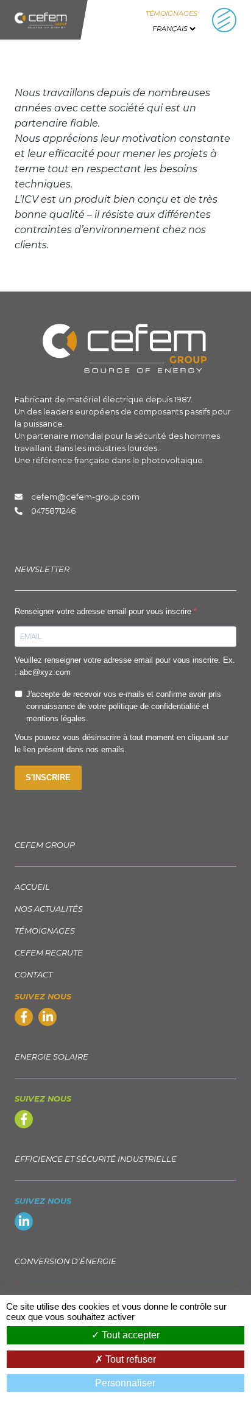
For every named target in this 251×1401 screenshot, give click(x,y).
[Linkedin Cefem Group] (47, 1018)
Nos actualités (49, 909)
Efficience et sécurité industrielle (96, 1159)
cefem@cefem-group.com (83, 496)
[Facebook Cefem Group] (24, 1018)
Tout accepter (129, 1335)
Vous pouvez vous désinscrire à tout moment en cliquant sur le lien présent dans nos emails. (121, 743)
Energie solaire (51, 1056)
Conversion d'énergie (65, 1261)
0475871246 (53, 510)
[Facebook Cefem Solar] (24, 1120)
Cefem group (45, 845)
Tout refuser (129, 1359)
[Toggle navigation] (224, 20)
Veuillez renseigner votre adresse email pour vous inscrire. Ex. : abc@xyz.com (125, 666)
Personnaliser (125, 1383)
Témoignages (171, 13)
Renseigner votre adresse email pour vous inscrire (104, 611)
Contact (33, 974)
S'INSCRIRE (48, 777)
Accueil (32, 887)
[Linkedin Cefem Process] (24, 1223)
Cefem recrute (49, 952)
